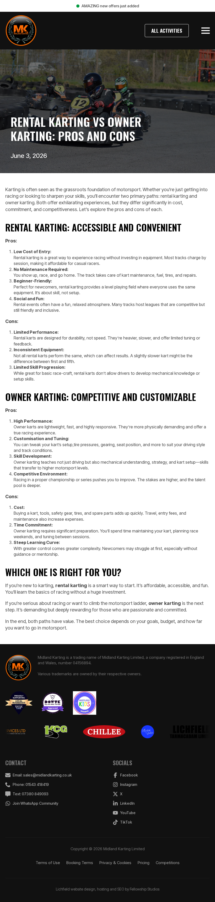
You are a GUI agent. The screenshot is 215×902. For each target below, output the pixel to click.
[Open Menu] (205, 30)
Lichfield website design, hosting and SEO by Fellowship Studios (107, 889)
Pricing (143, 862)
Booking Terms (79, 862)
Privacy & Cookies (115, 862)
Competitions (168, 862)
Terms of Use (48, 862)
